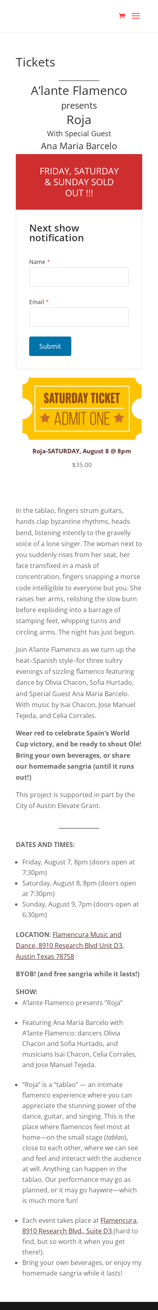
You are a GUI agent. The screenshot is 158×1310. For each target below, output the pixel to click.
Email (39, 302)
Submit (50, 346)
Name (39, 262)
